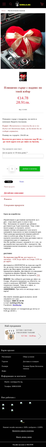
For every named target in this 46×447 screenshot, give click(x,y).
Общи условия (28, 357)
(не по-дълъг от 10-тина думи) (14, 153)
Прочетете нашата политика (23, 431)
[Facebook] (4, 391)
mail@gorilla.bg (16, 382)
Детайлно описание (14, 193)
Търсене (5, 361)
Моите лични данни (24, 437)
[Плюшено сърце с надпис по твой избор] (23, 68)
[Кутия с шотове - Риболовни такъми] (10, 334)
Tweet (21, 182)
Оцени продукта (9, 187)
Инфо (4, 371)
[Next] (38, 336)
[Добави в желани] (42, 162)
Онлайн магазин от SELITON (23, 445)
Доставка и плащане (31, 361)
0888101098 (16, 386)
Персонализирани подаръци (16, 10)
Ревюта (8, 199)
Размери (5, 366)
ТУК (38, 275)
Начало (4, 10)
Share (9, 182)
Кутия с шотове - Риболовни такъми (25, 331)
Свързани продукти (14, 205)
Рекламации (6, 357)
